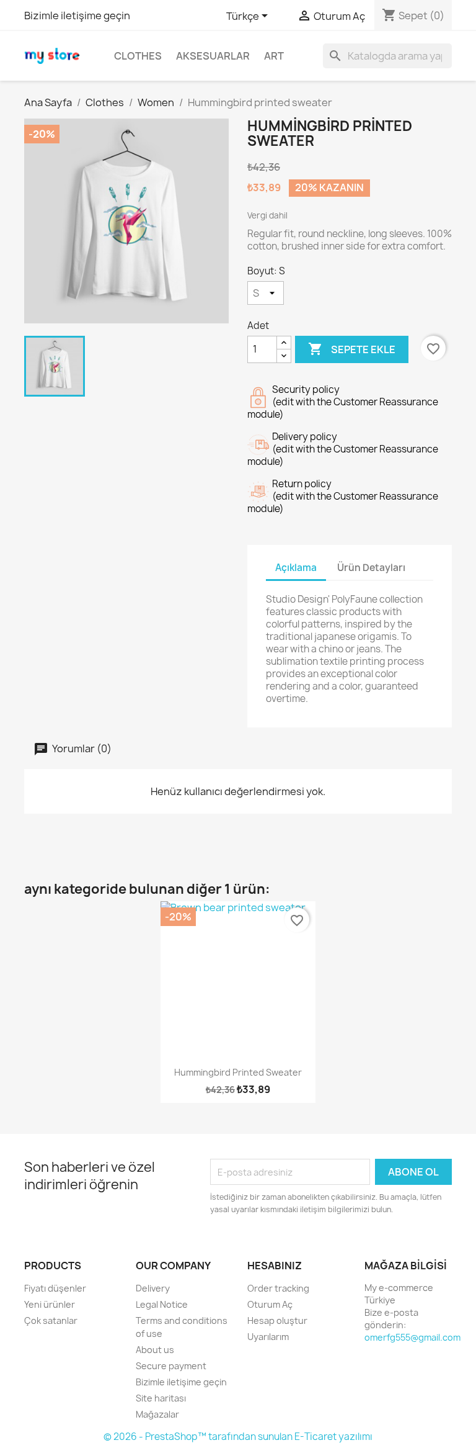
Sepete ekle (351, 348)
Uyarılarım (268, 1337)
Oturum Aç (270, 1304)
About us (155, 1350)
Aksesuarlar (213, 56)
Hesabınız (274, 1265)
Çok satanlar (50, 1320)
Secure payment (171, 1366)
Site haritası (161, 1398)
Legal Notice (162, 1304)
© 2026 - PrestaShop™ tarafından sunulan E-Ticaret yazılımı (238, 1436)
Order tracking (278, 1288)
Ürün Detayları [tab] (371, 567)
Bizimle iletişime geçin (77, 15)
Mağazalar (157, 1414)
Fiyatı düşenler (55, 1288)
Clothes (138, 56)
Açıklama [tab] (296, 567)
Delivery (153, 1288)
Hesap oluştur (277, 1320)
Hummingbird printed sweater (238, 1072)
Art (274, 56)
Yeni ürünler (49, 1304)
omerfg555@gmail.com (412, 1337)
